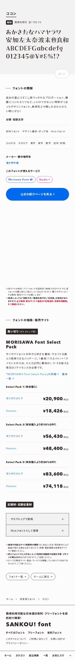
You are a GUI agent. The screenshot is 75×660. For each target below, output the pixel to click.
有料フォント (54, 633)
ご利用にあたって (38, 639)
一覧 (45, 656)
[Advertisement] (37, 243)
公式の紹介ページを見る (36, 194)
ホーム (7, 656)
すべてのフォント (15, 633)
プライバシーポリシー (17, 643)
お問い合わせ (58, 639)
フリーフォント (36, 633)
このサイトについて (16, 639)
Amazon (11, 411)
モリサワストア (14, 399)
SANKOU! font (28, 624)
